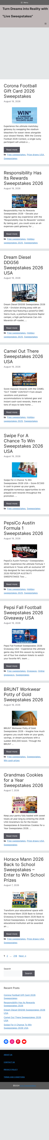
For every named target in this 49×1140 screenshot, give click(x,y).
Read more (11, 149)
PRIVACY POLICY (11, 1070)
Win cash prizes (12, 760)
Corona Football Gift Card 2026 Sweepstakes (20, 91)
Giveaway (32, 671)
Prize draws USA (35, 154)
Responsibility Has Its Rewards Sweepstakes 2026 (23, 178)
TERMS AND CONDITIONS (14, 1077)
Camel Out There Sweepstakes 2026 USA (23, 356)
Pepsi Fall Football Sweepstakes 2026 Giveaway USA (23, 612)
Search (7, 969)
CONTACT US (9, 1062)
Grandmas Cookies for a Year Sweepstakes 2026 (23, 780)
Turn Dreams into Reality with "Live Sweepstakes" (25, 12)
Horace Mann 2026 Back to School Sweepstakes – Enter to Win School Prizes (24, 870)
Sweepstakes (10, 158)
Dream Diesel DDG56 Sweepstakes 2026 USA (23, 265)
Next (22, 956)
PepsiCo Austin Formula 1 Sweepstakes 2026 (23, 528)
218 (15, 956)
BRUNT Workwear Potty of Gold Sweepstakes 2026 (23, 694)
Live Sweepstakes (28, 1085)
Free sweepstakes (16, 154)
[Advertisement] (24, 54)
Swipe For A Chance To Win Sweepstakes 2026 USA (23, 443)
